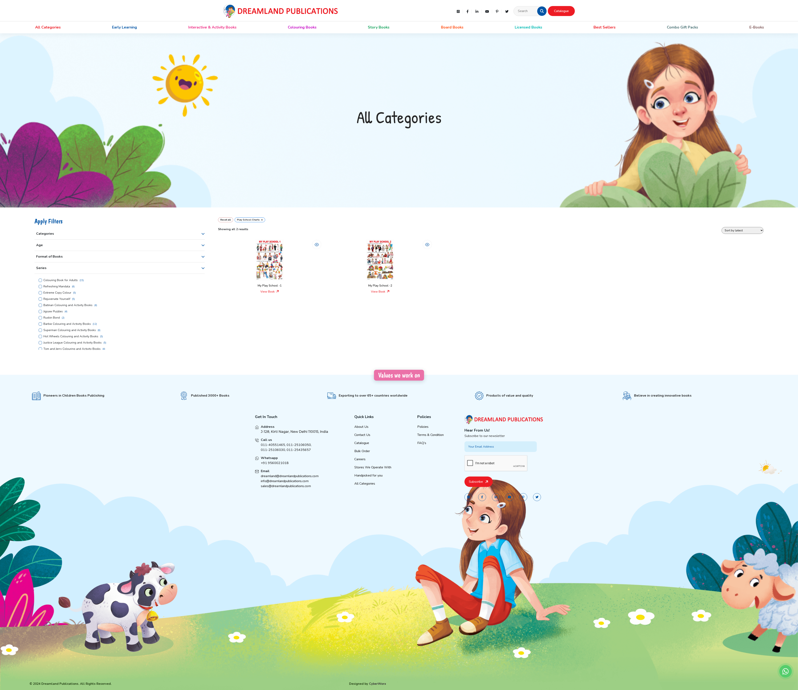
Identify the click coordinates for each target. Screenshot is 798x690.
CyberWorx (377, 684)
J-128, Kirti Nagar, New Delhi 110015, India (294, 432)
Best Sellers (605, 27)
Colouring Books (302, 27)
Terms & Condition (430, 435)
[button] (542, 11)
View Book (268, 292)
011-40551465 (273, 445)
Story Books (378, 27)
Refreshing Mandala (56, 286)
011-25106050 (299, 445)
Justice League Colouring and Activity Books (72, 343)
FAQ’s (421, 443)
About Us (361, 426)
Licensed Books (528, 27)
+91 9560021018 (275, 463)
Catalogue (561, 11)
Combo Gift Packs (682, 27)
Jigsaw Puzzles (53, 311)
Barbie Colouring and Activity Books (67, 324)
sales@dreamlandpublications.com (286, 486)
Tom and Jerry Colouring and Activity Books (72, 349)
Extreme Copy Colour (57, 293)
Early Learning (124, 27)
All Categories (48, 27)
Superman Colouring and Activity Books (69, 330)
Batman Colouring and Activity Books (67, 305)
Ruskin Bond (51, 318)
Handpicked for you (368, 475)
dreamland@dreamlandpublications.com (290, 476)
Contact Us (362, 435)
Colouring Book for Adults (60, 280)
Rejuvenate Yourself (56, 299)
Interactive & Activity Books (212, 27)
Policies (423, 426)
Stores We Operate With (372, 467)
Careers (360, 459)
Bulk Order (362, 451)
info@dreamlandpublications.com (285, 481)
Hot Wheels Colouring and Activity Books (70, 336)
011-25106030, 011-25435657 (286, 450)
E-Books (756, 27)
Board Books (452, 27)
